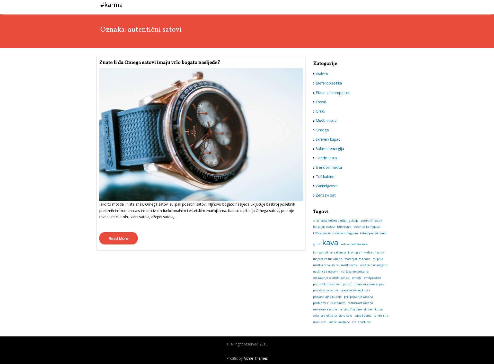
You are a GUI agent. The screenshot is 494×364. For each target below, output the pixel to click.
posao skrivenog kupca (369, 284)
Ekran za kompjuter (333, 92)
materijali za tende (357, 259)
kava (330, 242)
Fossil (321, 101)
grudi (316, 244)
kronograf (354, 252)
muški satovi (349, 265)
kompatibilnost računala (329, 252)
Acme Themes (256, 358)
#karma (111, 4)
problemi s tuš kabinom (329, 303)
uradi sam (320, 322)
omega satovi (372, 278)
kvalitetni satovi (374, 252)
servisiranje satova (325, 309)
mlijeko (378, 259)
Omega (322, 129)
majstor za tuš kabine (327, 259)
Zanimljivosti (327, 185)
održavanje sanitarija (355, 271)
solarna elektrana (325, 315)
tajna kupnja (363, 315)
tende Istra (381, 315)
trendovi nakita (329, 167)
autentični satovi (372, 220)
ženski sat (364, 322)
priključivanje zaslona (358, 297)
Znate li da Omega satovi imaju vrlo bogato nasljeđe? (159, 62)
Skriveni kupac (328, 139)
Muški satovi (326, 120)
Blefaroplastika (329, 83)
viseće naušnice (339, 322)
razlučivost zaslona (360, 303)
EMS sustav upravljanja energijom (335, 233)
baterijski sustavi (324, 226)
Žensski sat (326, 195)
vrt (354, 322)
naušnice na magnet (373, 265)
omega (356, 278)
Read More (118, 238)
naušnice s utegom (326, 271)
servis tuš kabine (351, 309)
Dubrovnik (344, 226)
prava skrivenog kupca (355, 290)
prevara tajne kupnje (327, 297)
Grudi (320, 111)
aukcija (353, 220)
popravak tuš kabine (327, 284)
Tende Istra (326, 157)
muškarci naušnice (326, 265)
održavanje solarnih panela (331, 278)
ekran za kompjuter (367, 226)
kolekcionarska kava (354, 244)
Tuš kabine (325, 176)
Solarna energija (330, 148)
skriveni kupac (373, 309)
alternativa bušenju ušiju (330, 220)
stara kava (345, 315)
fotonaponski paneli (373, 233)
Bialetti (322, 73)
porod (347, 284)
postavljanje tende (325, 290)
